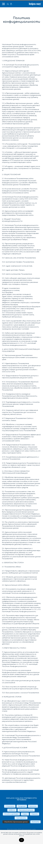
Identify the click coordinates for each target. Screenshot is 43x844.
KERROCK (12, 810)
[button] (8, 4)
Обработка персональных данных (16, 822)
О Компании (10, 806)
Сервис (24, 814)
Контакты (35, 822)
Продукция (21, 806)
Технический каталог (26, 810)
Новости (35, 814)
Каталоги (33, 806)
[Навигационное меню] (3, 4)
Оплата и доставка (11, 814)
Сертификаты (21, 818)
